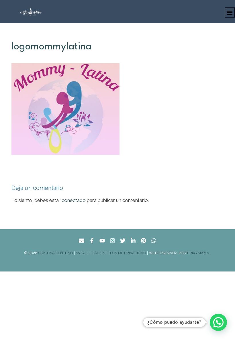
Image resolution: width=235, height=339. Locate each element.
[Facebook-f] (92, 240)
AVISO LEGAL (87, 253)
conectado (74, 200)
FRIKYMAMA (199, 253)
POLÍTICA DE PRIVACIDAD (123, 253)
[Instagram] (112, 240)
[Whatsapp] (153, 240)
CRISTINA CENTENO (55, 253)
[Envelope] (81, 240)
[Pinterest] (143, 240)
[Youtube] (102, 240)
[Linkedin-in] (133, 240)
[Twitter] (123, 240)
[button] (230, 12)
